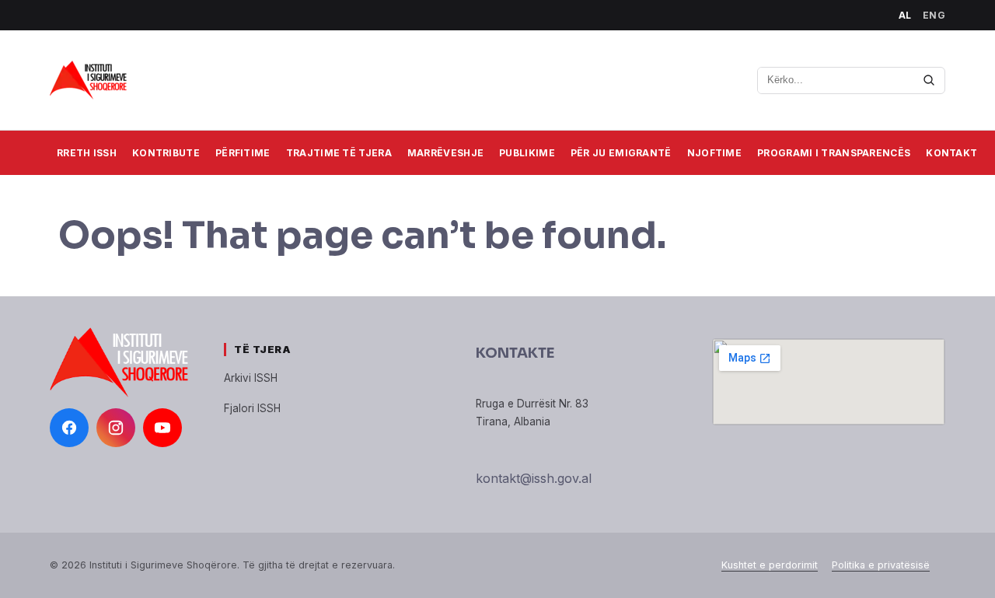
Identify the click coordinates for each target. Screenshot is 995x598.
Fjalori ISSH (252, 408)
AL (905, 15)
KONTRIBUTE (166, 153)
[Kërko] (928, 80)
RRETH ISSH (87, 153)
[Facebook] (69, 427)
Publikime (527, 153)
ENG (934, 15)
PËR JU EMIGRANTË (621, 153)
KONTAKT (951, 153)
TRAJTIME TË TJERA (339, 153)
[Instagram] (115, 427)
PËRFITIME (243, 153)
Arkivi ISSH (251, 378)
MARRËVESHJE (445, 153)
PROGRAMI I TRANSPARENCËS (833, 153)
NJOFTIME (714, 153)
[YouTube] (162, 427)
